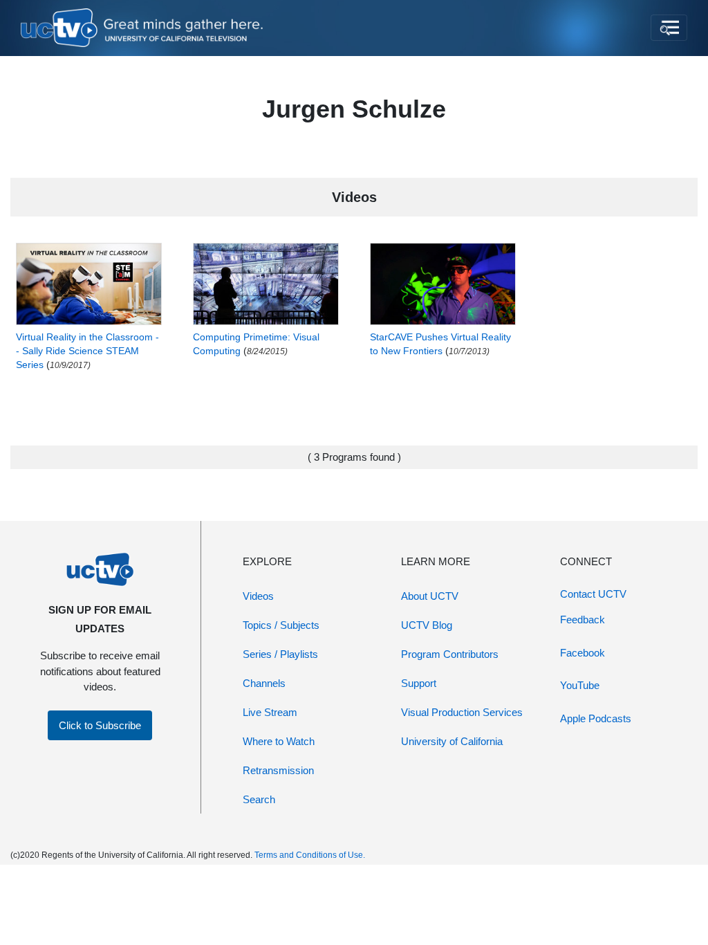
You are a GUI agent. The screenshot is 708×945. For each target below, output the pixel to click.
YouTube (579, 685)
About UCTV (429, 596)
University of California (452, 741)
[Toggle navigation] (669, 28)
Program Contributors (450, 654)
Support (418, 683)
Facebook (582, 653)
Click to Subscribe (100, 725)
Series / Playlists (280, 654)
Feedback (582, 619)
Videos (258, 596)
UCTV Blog (426, 625)
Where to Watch (279, 741)
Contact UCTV (593, 594)
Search (259, 799)
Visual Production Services (462, 712)
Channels (264, 683)
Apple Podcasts (595, 718)
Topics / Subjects (281, 625)
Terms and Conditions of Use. (309, 855)
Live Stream (270, 712)
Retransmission (278, 770)
